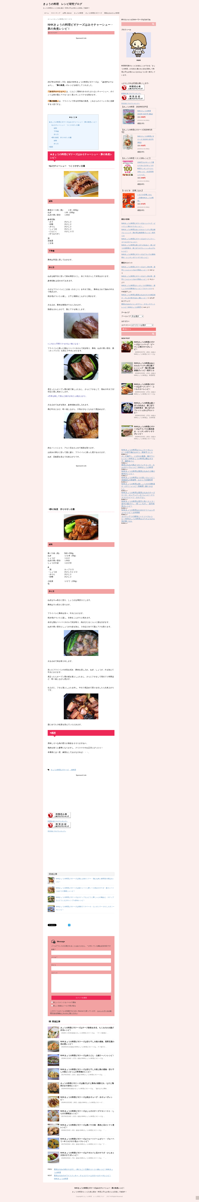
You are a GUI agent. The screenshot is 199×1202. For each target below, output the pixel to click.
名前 (53, 949)
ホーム (46, 13)
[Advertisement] (81, 56)
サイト (53, 965)
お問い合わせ (67, 13)
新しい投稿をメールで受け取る (64, 1006)
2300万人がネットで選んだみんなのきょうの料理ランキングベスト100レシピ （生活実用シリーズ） (145, 168)
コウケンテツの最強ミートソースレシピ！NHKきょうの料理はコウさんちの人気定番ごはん (138, 518)
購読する (127, 329)
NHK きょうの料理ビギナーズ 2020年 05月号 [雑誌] (145, 139)
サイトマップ (55, 13)
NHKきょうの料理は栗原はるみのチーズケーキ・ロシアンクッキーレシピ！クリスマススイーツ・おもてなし (138, 495)
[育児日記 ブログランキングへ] (81, 825)
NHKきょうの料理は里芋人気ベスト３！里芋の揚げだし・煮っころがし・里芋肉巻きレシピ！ (138, 503)
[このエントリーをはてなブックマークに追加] (69, 925)
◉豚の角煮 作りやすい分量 (61, 137)
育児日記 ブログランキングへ (57, 831)
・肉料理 (73, 770)
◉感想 (51, 147)
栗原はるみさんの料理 (111, 13)
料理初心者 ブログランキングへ (57, 821)
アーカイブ (126, 316)
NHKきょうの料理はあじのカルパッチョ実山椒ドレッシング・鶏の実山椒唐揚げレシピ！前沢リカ (138, 233)
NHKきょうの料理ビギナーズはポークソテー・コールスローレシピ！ (144, 386)
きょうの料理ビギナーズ (93, 13)
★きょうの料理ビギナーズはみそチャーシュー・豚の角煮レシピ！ (73, 122)
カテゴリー (126, 325)
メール (54, 957)
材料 (55, 128)
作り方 (56, 134)
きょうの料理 (78, 13)
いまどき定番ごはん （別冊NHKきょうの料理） (145, 198)
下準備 (56, 131)
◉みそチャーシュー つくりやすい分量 (65, 125)
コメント (54, 973)
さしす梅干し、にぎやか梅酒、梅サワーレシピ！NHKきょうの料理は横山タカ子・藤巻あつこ (138, 458)
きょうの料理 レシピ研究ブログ (64, 4)
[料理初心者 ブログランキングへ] (81, 815)
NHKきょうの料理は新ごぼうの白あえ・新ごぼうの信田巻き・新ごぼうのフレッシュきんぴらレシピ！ (138, 248)
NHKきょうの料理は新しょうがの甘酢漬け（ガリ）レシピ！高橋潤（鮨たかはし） (138, 486)
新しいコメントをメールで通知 (64, 1002)
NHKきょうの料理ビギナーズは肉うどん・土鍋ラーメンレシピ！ (87, 1055)
